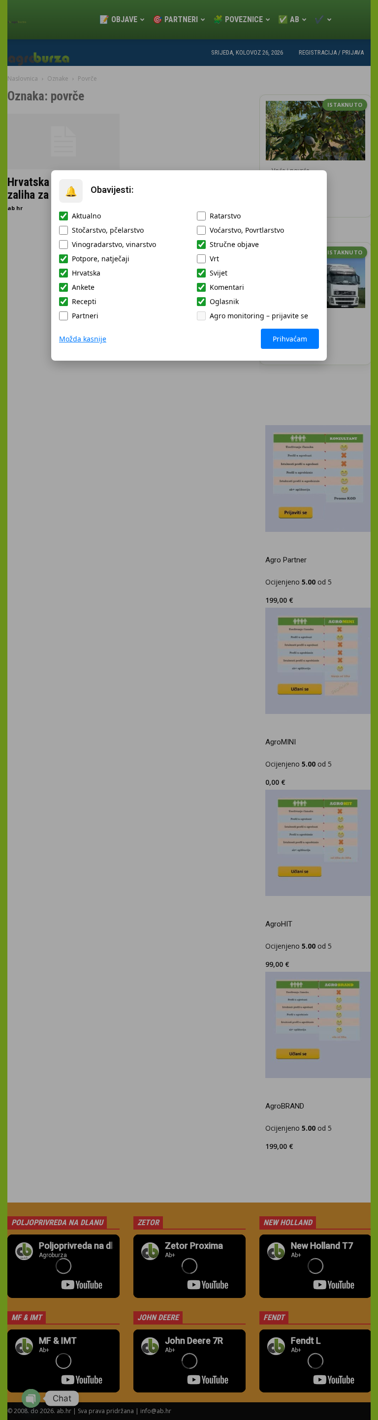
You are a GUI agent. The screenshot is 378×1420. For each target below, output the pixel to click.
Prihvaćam (290, 338)
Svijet (218, 273)
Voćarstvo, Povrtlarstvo (247, 230)
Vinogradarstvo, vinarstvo (114, 244)
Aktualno (86, 215)
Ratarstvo (225, 215)
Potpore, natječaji (100, 258)
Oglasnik (224, 301)
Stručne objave (234, 244)
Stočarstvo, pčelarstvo (108, 230)
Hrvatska (86, 273)
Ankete (83, 287)
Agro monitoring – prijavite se (259, 315)
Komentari (227, 287)
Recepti (84, 301)
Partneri (85, 315)
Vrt (214, 258)
